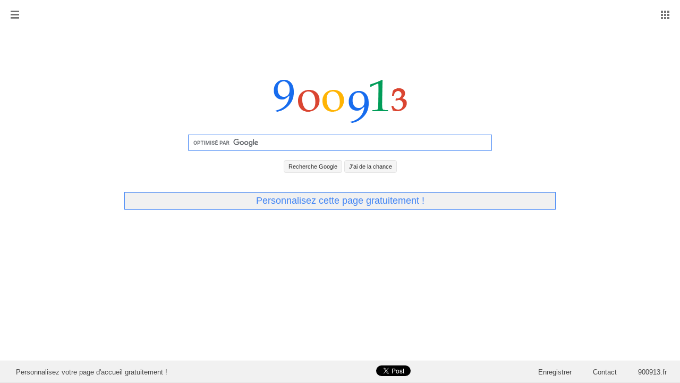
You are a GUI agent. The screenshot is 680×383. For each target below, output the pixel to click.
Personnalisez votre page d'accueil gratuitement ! (91, 372)
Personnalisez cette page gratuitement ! (340, 200)
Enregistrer (555, 372)
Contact (605, 372)
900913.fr (652, 372)
